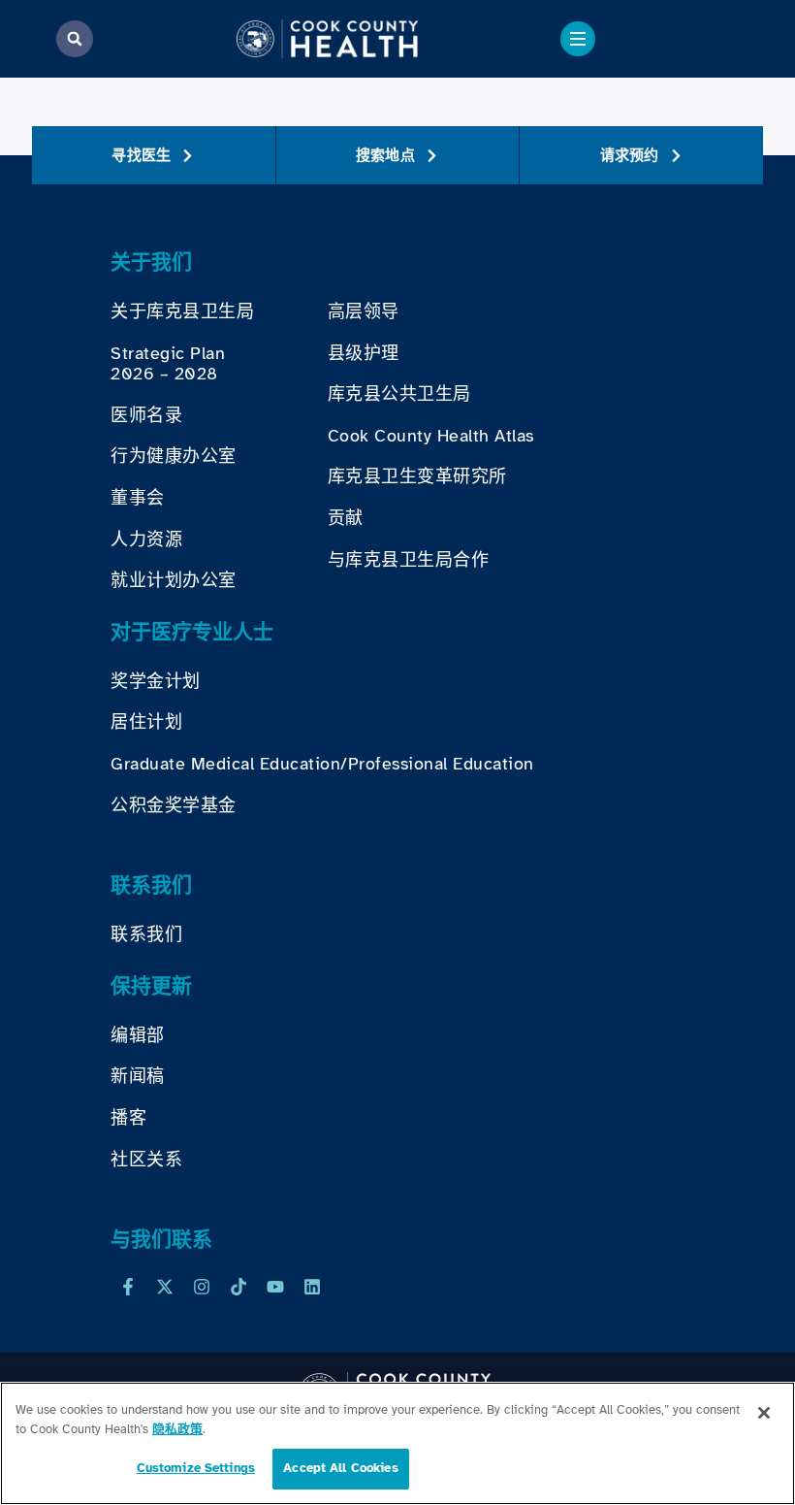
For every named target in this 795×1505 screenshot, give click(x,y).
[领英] (312, 1286)
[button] (74, 38)
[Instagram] (201, 1286)
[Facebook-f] (128, 1286)
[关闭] (764, 1412)
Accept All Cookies (340, 1468)
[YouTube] (275, 1286)
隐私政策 (177, 1429)
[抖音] (238, 1286)
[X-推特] (164, 1286)
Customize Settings (196, 1468)
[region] (397, 1443)
